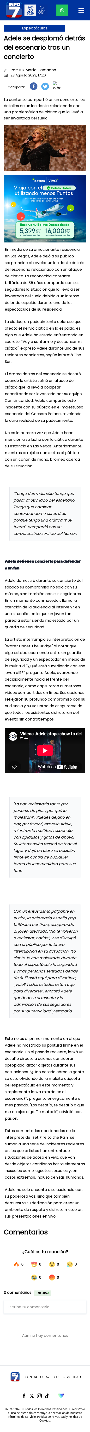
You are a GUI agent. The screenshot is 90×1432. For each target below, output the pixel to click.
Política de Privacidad (51, 1417)
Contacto (34, 1377)
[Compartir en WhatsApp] (56, 86)
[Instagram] (39, 1396)
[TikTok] (47, 1396)
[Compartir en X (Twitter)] (45, 86)
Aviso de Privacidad (63, 1377)
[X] (31, 1396)
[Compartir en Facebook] (33, 86)
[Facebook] (24, 1396)
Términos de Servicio (22, 1417)
